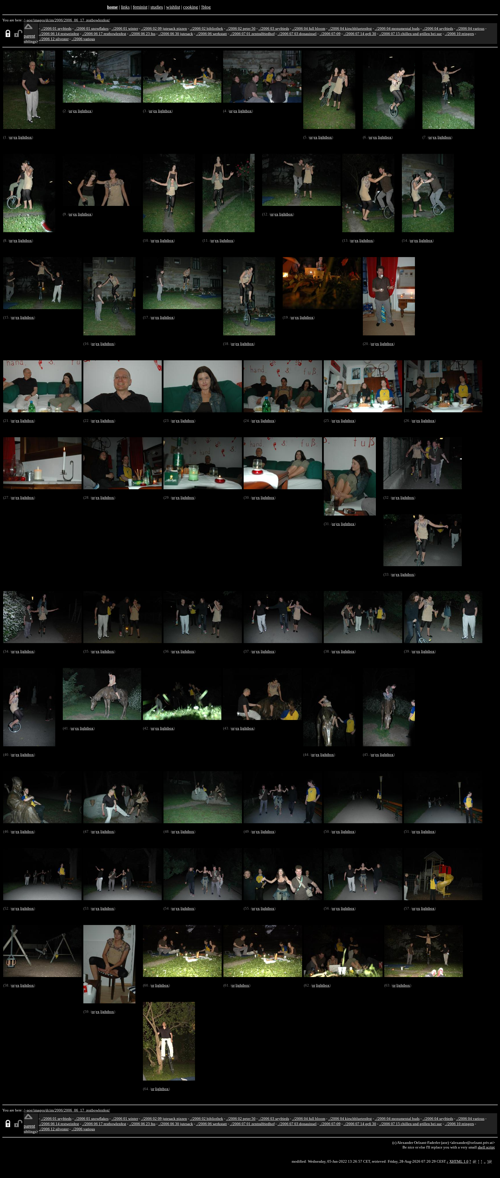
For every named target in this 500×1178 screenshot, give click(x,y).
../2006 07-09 (330, 34)
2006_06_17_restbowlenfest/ (87, 20)
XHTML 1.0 (458, 1161)
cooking (190, 7)
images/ (40, 20)
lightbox (25, 137)
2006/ (59, 20)
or (10, 137)
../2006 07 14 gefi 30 (359, 34)
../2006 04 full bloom (308, 28)
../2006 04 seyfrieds (437, 28)
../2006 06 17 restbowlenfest (104, 34)
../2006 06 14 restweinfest (59, 34)
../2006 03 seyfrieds (273, 28)
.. (485, 1161)
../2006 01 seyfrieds (56, 28)
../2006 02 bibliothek (206, 28)
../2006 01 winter (124, 28)
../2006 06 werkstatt (211, 34)
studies (156, 7)
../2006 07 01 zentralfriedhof (252, 34)
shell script (486, 1147)
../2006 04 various (470, 28)
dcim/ (50, 20)
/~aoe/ (29, 20)
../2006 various (83, 39)
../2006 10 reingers (459, 34)
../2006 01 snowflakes (91, 28)
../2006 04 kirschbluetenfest (350, 28)
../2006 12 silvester (54, 39)
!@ (489, 1161)
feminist (140, 7)
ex (15, 137)
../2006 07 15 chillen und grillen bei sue (410, 34)
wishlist (173, 7)
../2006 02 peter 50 (240, 28)
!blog (206, 7)
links (125, 7)
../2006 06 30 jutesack (175, 34)
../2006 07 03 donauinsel (297, 34)
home (112, 7)
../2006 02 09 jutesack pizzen (164, 28)
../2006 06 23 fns (142, 34)
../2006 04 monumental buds (397, 28)
